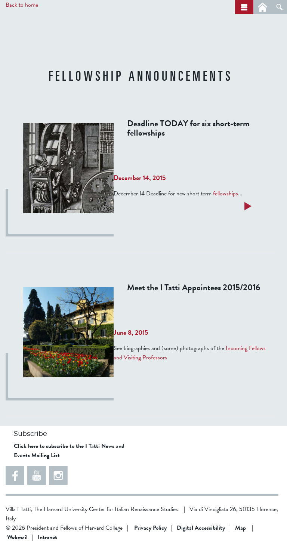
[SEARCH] (279, 7)
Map (240, 527)
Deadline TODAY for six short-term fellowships (188, 128)
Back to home (22, 4)
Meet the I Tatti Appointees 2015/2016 (193, 287)
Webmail (17, 537)
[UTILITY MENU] (262, 7)
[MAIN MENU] (244, 7)
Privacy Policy (150, 527)
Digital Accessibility (201, 527)
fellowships (225, 193)
